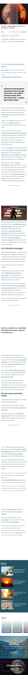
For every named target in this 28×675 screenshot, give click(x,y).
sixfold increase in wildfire (15, 364)
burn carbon (12, 252)
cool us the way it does (17, 142)
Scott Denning (11, 64)
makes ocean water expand (17, 370)
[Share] (2, 32)
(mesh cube (18, 533)
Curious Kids (4, 70)
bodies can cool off (13, 123)
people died (15, 238)
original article (15, 522)
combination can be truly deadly (10, 155)
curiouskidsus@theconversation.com (11, 77)
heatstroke (10, 240)
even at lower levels (18, 174)
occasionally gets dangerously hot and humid (14, 133)
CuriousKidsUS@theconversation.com (11, 480)
